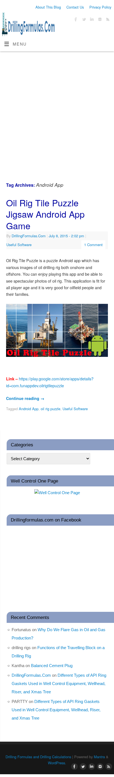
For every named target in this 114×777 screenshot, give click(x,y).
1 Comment (93, 244)
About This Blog (48, 7)
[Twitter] (83, 20)
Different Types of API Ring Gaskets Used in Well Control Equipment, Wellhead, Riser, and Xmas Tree (59, 683)
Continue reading (25, 398)
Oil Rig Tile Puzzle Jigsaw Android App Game (45, 214)
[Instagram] (99, 20)
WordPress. (57, 762)
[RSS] (107, 20)
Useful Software (19, 244)
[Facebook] (75, 20)
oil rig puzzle (50, 408)
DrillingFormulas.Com (29, 235)
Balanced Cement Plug (51, 665)
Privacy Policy (100, 7)
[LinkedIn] (91, 20)
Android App (28, 408)
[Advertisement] (57, 111)
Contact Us (75, 7)
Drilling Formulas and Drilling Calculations (38, 756)
